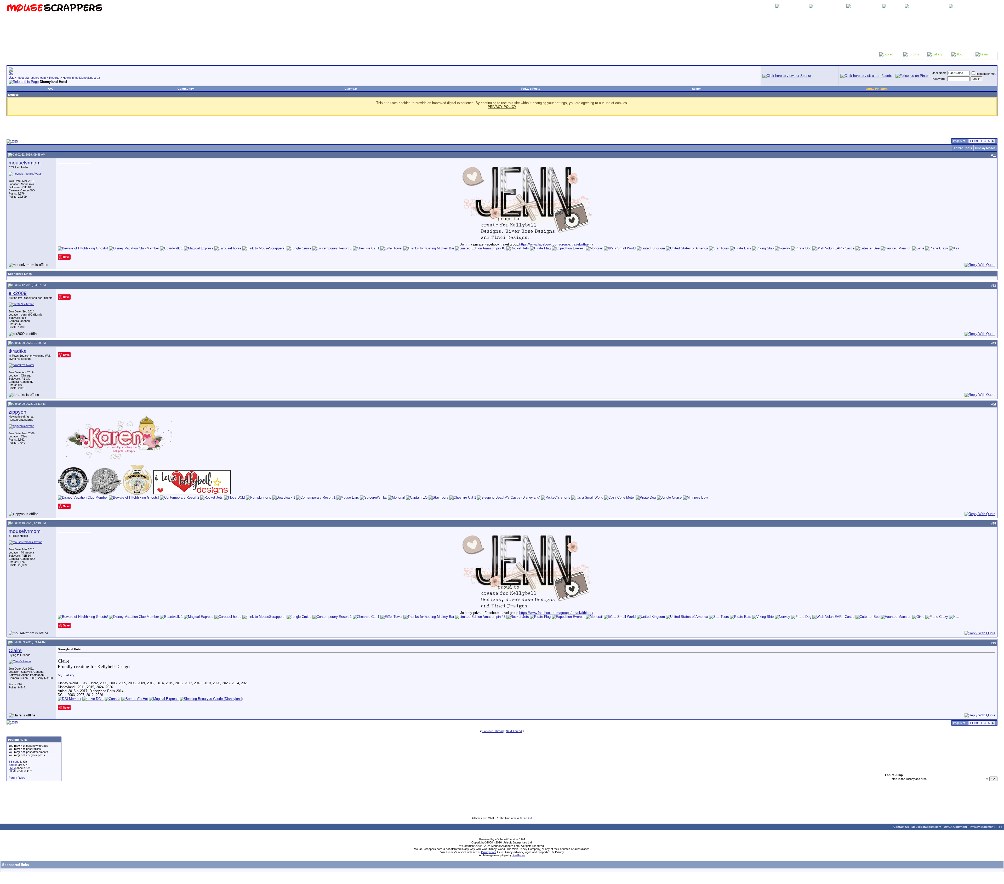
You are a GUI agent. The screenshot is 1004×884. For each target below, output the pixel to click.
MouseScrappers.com (32, 77)
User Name (939, 73)
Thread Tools (963, 148)
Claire (15, 650)
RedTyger (518, 855)
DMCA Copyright (955, 826)
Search (696, 88)
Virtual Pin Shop (876, 88)
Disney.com (488, 852)
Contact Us (901, 826)
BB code (14, 761)
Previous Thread (493, 731)
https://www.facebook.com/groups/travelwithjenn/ (556, 244)
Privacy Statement (982, 826)
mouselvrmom (25, 163)
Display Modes (985, 148)
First (974, 140)
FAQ (51, 88)
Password (938, 78)
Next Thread (514, 731)
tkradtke (18, 351)
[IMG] (12, 767)
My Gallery (66, 675)
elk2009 (18, 293)
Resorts (54, 77)
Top (999, 826)
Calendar (351, 88)
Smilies (13, 764)
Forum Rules (17, 777)
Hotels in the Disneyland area (81, 77)
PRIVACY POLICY (502, 107)
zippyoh (17, 412)
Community (186, 88)
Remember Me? (986, 73)
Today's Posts (530, 88)
